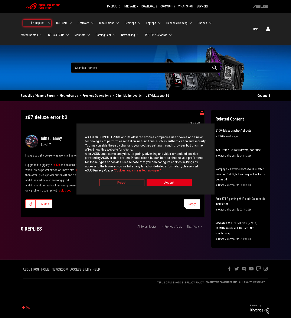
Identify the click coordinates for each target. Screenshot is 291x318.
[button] (31, 204)
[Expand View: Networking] (138, 35)
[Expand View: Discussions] (117, 23)
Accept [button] (169, 182)
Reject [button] (121, 182)
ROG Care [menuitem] (62, 23)
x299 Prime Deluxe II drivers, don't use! (238, 150)
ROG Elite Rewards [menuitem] (156, 35)
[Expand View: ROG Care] (71, 23)
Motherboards (69, 95)
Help (255, 29)
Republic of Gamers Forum (38, 95)
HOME (45, 269)
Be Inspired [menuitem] (37, 23)
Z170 (220, 136)
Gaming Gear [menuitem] (103, 35)
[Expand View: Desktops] (139, 23)
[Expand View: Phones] (210, 23)
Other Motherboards (128, 95)
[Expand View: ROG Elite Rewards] (170, 35)
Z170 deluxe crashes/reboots (233, 130)
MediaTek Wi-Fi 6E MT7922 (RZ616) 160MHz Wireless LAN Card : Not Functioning (236, 228)
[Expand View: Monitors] (88, 35)
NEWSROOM (60, 269)
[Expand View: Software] (92, 23)
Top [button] (28, 307)
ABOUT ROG (31, 269)
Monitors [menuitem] (80, 35)
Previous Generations (96, 95)
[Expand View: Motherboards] (41, 35)
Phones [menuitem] (202, 23)
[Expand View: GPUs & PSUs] (67, 35)
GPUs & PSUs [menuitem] (56, 35)
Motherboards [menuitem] (29, 35)
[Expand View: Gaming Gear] (114, 35)
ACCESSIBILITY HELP (85, 269)
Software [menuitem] (83, 23)
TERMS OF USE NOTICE (170, 282)
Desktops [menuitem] (130, 23)
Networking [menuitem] (128, 35)
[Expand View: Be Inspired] (49, 23)
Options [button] (262, 95)
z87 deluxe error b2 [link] (157, 95)
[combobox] (145, 67)
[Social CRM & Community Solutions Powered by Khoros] (259, 309)
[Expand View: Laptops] (159, 23)
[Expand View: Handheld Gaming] (191, 23)
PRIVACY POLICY (194, 282)
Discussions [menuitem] (106, 23)
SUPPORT (202, 6)
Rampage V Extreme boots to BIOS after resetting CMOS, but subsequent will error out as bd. (240, 174)
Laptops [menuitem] (151, 23)
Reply (192, 204)
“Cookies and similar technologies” (137, 170)
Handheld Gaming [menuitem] (176, 23)
